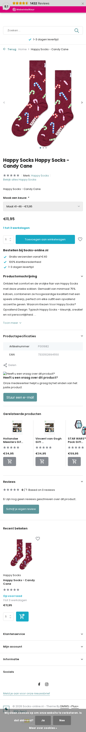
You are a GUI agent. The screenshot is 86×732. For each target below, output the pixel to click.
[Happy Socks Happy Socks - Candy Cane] (21, 554)
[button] (40, 148)
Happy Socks (40, 176)
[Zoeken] (77, 30)
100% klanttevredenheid (24, 262)
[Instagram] (46, 685)
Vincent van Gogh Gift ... (48, 440)
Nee (62, 720)
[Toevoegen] (22, 616)
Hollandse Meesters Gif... (13, 440)
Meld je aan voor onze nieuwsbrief (26, 693)
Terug (11, 49)
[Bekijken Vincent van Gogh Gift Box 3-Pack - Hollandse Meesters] (49, 428)
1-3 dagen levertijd (21, 267)
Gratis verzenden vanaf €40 (27, 257)
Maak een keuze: (16, 198)
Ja (43, 720)
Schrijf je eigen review (21, 509)
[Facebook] (39, 685)
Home (22, 49)
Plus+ (75, 706)
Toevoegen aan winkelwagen (45, 239)
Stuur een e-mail (20, 397)
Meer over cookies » (43, 728)
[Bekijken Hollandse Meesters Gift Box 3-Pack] (17, 428)
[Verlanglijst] (80, 240)
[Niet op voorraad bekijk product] (9, 461)
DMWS (64, 706)
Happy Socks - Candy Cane (19, 582)
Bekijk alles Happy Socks (19, 180)
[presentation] (4, 103)
